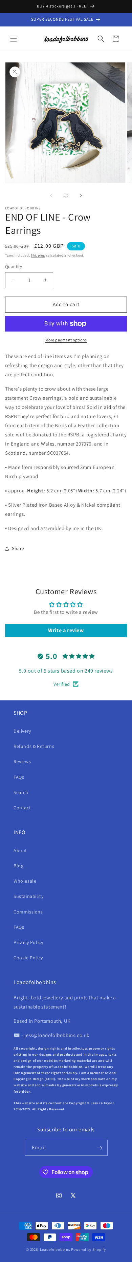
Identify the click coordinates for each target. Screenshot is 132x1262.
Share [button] (18, 548)
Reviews (22, 761)
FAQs (19, 777)
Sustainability (28, 896)
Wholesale (25, 881)
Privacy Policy (28, 942)
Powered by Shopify (88, 1249)
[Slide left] (51, 195)
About (20, 850)
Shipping (38, 255)
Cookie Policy (28, 958)
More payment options (66, 339)
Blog (18, 866)
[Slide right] (80, 195)
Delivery (22, 731)
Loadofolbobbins (55, 1249)
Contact (22, 808)
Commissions (28, 912)
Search (21, 792)
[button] (13, 38)
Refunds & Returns (34, 746)
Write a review (66, 630)
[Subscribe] (99, 1148)
